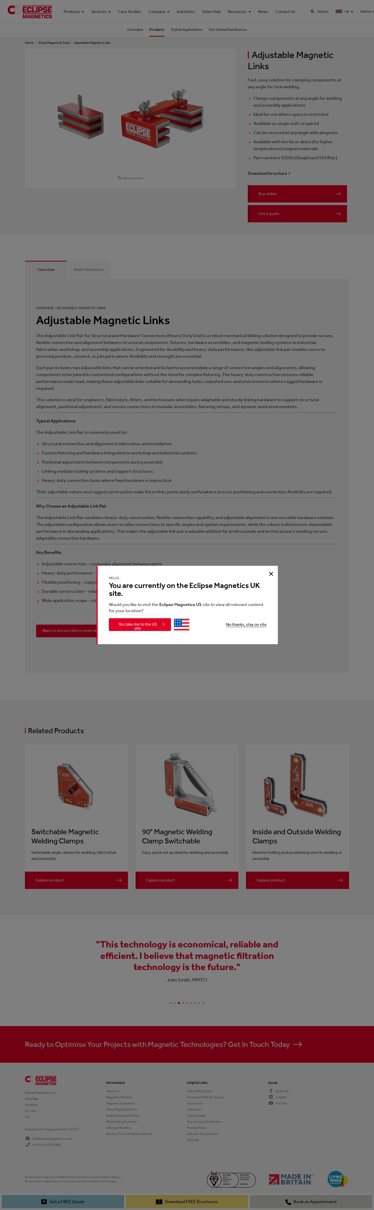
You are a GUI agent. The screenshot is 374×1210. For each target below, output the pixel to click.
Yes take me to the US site (138, 626)
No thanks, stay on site (246, 624)
